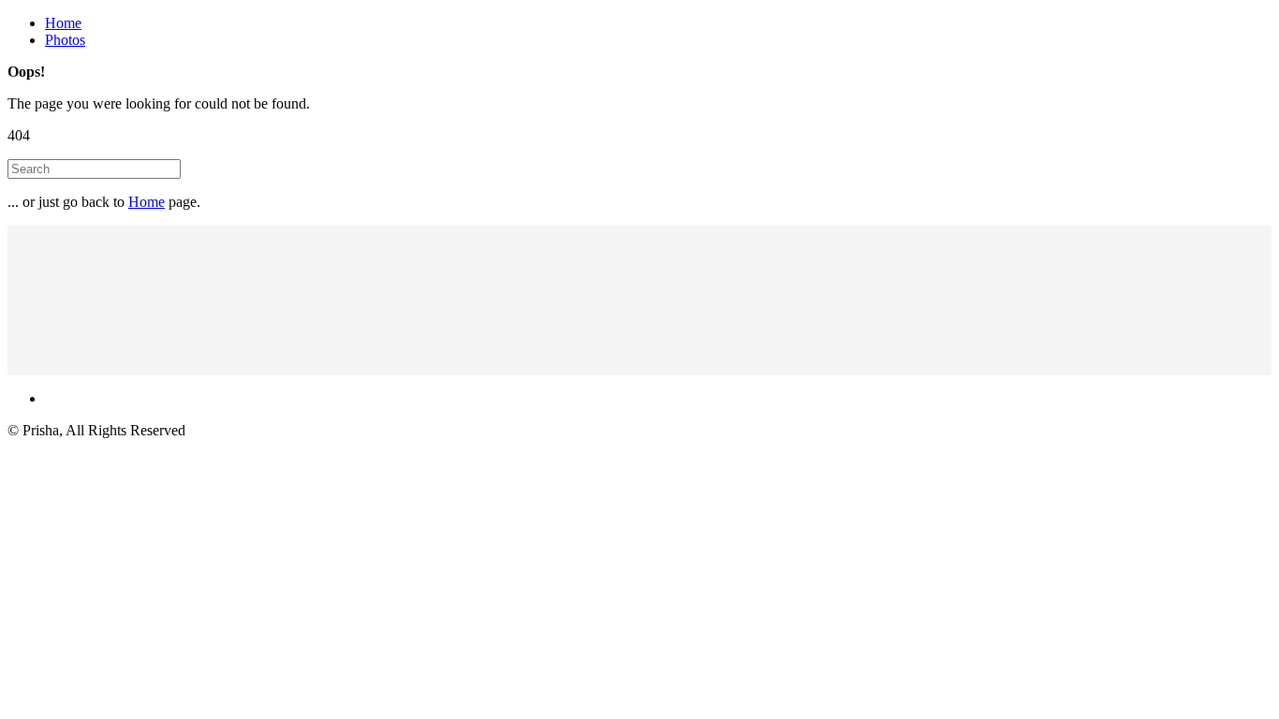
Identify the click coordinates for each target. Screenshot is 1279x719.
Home (63, 23)
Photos (65, 40)
